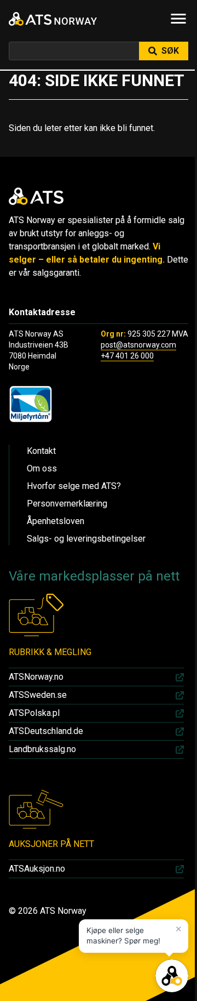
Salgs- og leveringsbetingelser (86, 538)
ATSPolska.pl (34, 713)
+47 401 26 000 (127, 355)
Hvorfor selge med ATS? (74, 486)
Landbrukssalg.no (42, 749)
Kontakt (41, 451)
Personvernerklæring (67, 503)
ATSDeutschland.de (46, 731)
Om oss (42, 468)
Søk (170, 51)
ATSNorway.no (36, 677)
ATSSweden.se (38, 695)
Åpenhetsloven (55, 521)
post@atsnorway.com (138, 344)
